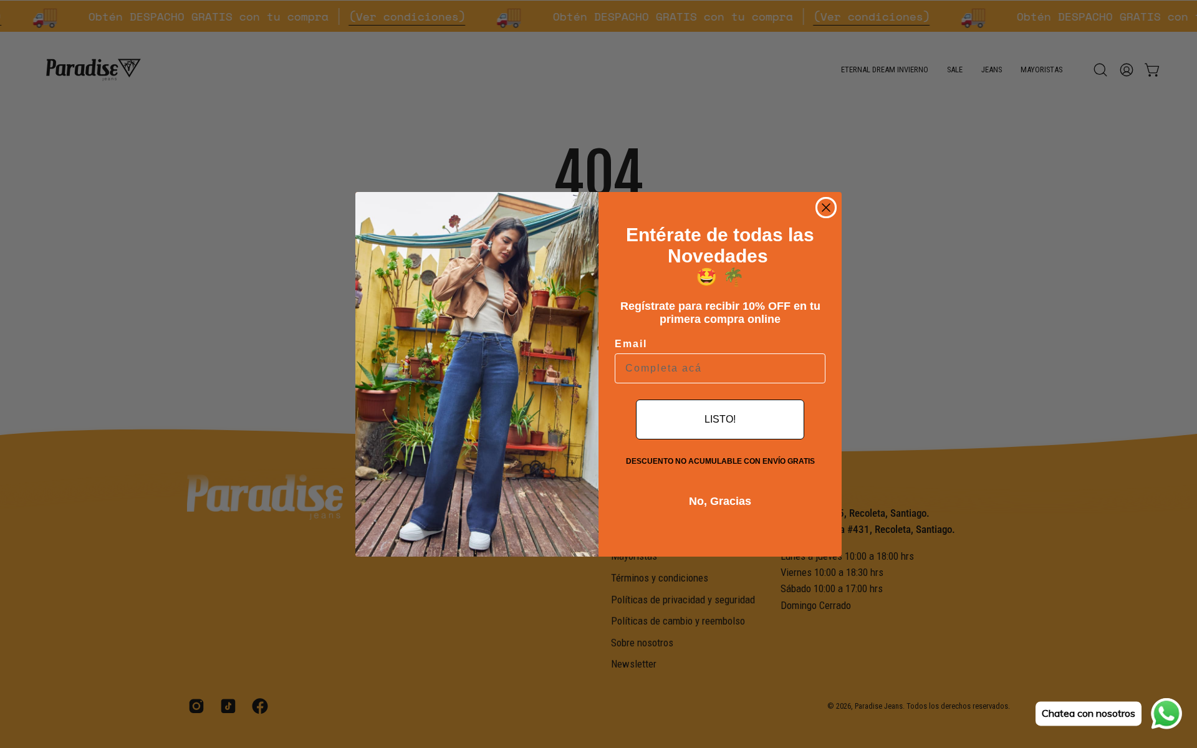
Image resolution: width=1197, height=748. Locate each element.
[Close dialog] (826, 207)
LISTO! (720, 419)
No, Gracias (720, 501)
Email (631, 343)
